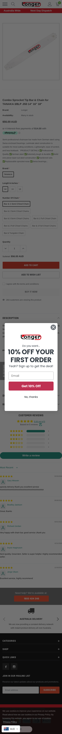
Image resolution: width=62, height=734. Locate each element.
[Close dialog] (53, 327)
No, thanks (31, 397)
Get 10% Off (31, 386)
